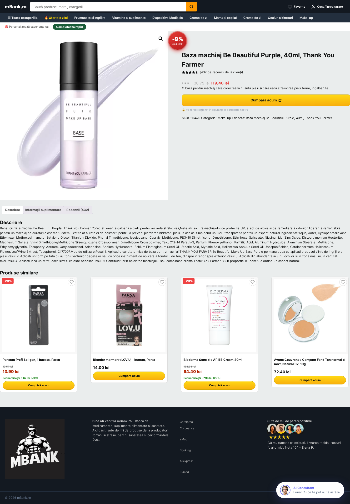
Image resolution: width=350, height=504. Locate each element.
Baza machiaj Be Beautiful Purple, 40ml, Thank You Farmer (289, 118)
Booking (185, 450)
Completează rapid (69, 27)
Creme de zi (198, 18)
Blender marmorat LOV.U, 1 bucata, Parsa (124, 360)
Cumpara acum (263, 100)
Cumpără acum (38, 385)
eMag (183, 439)
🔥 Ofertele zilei (56, 18)
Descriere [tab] (12, 210)
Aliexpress (186, 461)
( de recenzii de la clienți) (221, 72)
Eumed (184, 472)
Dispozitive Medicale (167, 18)
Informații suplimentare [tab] (43, 210)
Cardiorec (186, 422)
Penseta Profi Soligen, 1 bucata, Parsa (31, 360)
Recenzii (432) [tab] (77, 210)
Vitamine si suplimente (129, 18)
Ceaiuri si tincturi (280, 18)
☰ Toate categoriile (23, 18)
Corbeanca (187, 428)
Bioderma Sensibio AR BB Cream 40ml (213, 360)
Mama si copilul (225, 18)
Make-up (306, 18)
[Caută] (191, 6)
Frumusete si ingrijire (89, 18)
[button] (160, 38)
